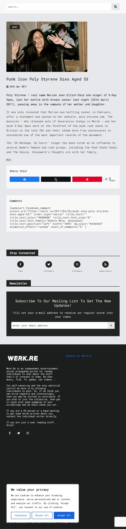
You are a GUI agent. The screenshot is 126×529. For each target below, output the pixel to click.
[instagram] (27, 433)
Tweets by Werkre (78, 355)
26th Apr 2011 (17, 86)
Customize (21, 515)
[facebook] (9, 433)
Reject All (42, 515)
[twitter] (18, 433)
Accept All (64, 515)
